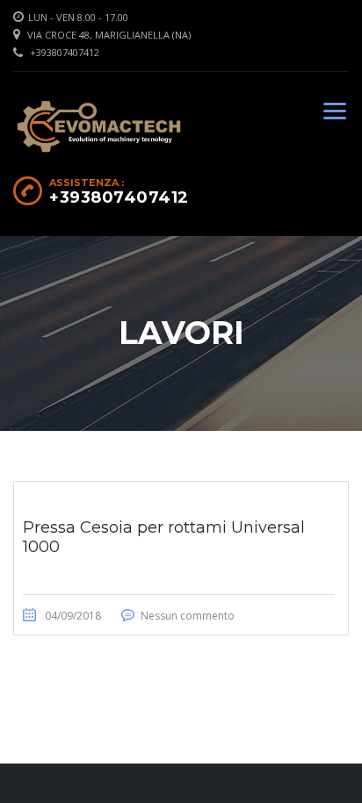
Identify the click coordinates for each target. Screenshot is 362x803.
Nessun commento (188, 615)
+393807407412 (64, 52)
